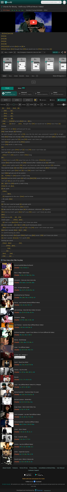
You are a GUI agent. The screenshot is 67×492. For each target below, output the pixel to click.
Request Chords (20, 357)
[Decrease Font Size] (7, 104)
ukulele (16, 76)
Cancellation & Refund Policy (47, 468)
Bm (46, 104)
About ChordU (7, 468)
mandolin (21, 76)
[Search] (59, 2)
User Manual (60, 468)
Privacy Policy (33, 468)
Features (15, 468)
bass (33, 76)
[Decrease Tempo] (2, 52)
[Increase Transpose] (52, 104)
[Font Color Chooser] (36, 100)
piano (10, 76)
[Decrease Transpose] (41, 104)
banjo (27, 76)
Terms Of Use (24, 468)
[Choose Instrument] (37, 76)
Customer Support (33, 470)
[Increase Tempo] (14, 52)
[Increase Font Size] (19, 104)
